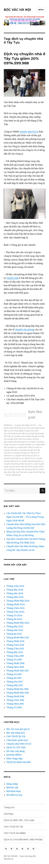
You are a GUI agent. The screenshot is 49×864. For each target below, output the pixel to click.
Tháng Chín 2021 (15, 645)
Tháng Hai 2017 (14, 681)
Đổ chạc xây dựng (15, 751)
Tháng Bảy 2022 (14, 626)
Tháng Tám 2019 (15, 656)
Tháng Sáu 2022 (14, 630)
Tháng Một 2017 (14, 685)
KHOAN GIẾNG (14, 755)
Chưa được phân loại (17, 740)
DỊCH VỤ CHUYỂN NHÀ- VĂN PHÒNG (23, 839)
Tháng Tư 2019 (14, 659)
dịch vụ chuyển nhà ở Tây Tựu (20, 455)
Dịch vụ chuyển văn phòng (25, 461)
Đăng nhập (12, 784)
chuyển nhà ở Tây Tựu (16, 439)
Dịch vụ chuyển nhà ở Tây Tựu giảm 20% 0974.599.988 (24, 58)
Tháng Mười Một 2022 (17, 622)
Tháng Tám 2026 (15, 586)
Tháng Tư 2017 (14, 674)
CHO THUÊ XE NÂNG (15, 833)
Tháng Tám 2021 (15, 648)
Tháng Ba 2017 (13, 678)
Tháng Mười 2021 (15, 641)
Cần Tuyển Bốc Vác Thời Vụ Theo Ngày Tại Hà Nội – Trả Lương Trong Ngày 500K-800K (25, 517)
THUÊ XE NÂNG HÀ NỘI (18, 762)
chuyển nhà (12, 278)
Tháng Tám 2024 (15, 611)
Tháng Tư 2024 (14, 615)
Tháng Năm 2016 (15, 703)
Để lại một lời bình (13, 475)
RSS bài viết (12, 787)
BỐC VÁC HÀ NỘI (17, 10)
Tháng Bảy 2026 (14, 589)
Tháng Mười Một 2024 (17, 600)
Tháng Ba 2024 (14, 619)
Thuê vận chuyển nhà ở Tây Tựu (32, 472)
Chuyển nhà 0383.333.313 (25, 425)
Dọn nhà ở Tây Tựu (19, 467)
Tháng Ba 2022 (14, 633)
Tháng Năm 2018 (15, 667)
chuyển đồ (33, 433)
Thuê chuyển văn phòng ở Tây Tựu (25, 469)
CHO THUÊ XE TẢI (15, 736)
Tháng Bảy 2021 (14, 652)
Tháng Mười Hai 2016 (17, 689)
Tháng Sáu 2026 (14, 593)
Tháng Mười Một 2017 (17, 670)
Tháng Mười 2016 (15, 696)
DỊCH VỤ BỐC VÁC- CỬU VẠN (19, 820)
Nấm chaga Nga (14, 758)
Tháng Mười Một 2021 (17, 637)
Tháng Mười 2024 (15, 604)
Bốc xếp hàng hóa (15, 732)
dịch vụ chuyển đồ (19, 444)
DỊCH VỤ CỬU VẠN (15, 747)
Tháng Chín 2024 (15, 608)
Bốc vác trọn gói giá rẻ (18, 729)
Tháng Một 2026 (15, 597)
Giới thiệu (9, 814)
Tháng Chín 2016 (15, 700)
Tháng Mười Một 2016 (17, 692)
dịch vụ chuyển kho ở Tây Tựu (23, 447)
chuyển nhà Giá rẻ (28, 131)
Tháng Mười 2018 (15, 663)
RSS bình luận (13, 791)
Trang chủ (9, 807)
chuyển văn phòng (24, 329)
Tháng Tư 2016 (14, 707)
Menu (41, 10)
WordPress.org (14, 795)
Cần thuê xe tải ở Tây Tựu (17, 433)
